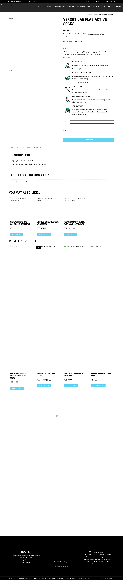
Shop (37, 6)
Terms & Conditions (39, 578)
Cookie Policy (55, 578)
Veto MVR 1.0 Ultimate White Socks (73, 375)
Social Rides (117, 6)
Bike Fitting (90, 6)
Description (13, 147)
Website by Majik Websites (107, 578)
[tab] (13, 147)
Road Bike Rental (60, 6)
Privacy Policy (48, 578)
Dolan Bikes (70, 6)
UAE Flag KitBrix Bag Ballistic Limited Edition (20, 223)
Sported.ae (88, 554)
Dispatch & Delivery (65, 578)
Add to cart (89, 140)
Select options (44, 234)
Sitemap (31, 578)
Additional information (32, 147)
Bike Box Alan (81, 6)
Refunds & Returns (75, 578)
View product (16, 234)
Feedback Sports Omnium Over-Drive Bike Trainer (74, 223)
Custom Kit (107, 6)
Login (97, 1)
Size (66, 122)
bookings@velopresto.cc (14, 1)
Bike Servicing (48, 6)
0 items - (109, 1)
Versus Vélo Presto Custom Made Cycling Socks (19, 376)
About (98, 6)
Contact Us (88, 1)
